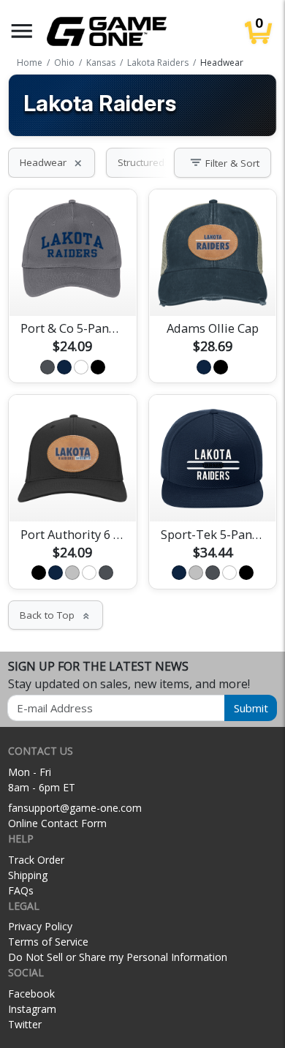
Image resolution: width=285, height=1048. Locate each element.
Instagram (32, 1009)
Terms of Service (48, 942)
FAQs (21, 890)
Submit (251, 708)
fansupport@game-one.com (75, 808)
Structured (149, 162)
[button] (22, 31)
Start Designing (72, 287)
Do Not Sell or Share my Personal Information (117, 957)
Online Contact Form (57, 823)
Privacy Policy (40, 926)
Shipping (28, 875)
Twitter (25, 1024)
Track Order (36, 860)
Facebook (31, 993)
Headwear (51, 162)
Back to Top (55, 615)
